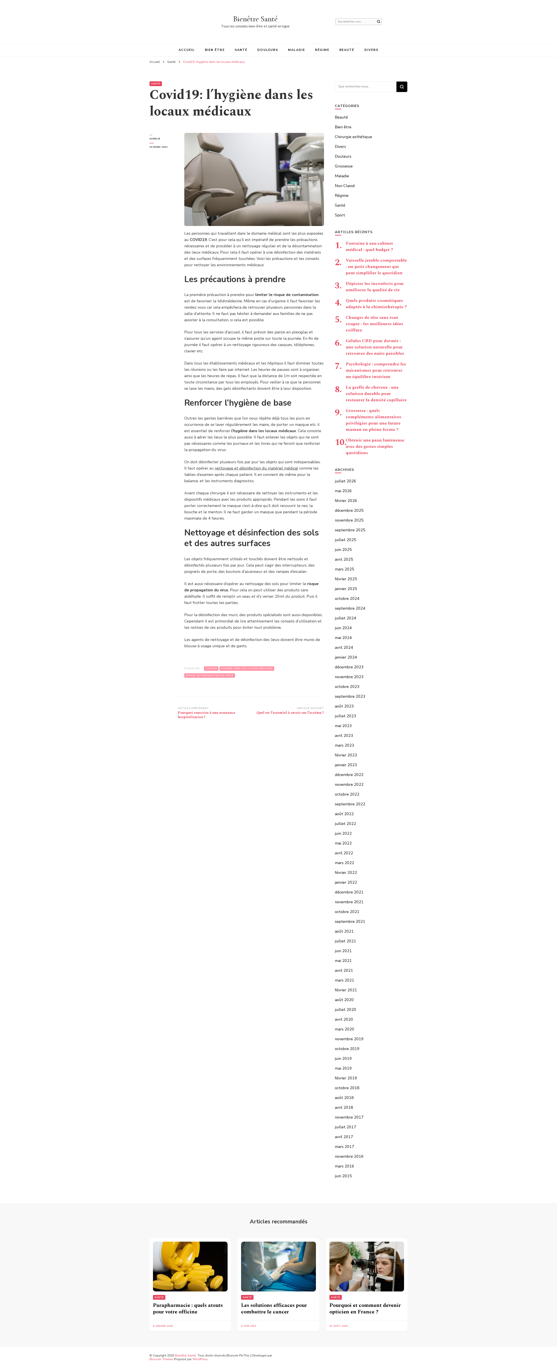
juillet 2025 (345, 539)
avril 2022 (344, 853)
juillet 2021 (345, 941)
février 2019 (346, 1078)
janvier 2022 (346, 882)
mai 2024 (343, 637)
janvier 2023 (346, 765)
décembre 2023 (349, 667)
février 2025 (346, 579)
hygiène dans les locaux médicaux (247, 668)
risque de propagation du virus (209, 675)
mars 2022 (344, 862)
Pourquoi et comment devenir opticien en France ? (365, 1308)
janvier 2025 (346, 588)
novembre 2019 (349, 1039)
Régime (322, 50)
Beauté (346, 50)
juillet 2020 (345, 1009)
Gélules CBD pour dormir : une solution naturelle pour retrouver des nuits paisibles (375, 347)
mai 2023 (343, 725)
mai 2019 (343, 1068)
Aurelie (154, 138)
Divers (371, 50)
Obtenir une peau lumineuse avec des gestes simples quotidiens (375, 446)
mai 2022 (343, 843)
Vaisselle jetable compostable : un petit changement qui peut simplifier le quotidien (376, 266)
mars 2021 (344, 980)
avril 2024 (344, 647)
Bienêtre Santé (255, 18)
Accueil (187, 50)
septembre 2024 (350, 608)
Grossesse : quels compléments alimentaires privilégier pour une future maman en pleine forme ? (373, 420)
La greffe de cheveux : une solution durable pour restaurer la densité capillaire (376, 393)
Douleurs (267, 50)
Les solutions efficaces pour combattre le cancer (274, 1308)
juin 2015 (343, 1176)
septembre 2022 (350, 804)
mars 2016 (344, 1166)
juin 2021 (343, 950)
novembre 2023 (349, 676)
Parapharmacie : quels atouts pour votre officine (188, 1308)
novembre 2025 (349, 520)
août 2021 (344, 931)
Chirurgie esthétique (353, 136)
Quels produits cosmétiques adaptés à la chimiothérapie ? (376, 303)
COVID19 (211, 668)
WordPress (200, 1359)
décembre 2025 (349, 510)
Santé (241, 50)
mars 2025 (344, 569)
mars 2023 (344, 745)
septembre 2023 (350, 696)
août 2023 (344, 706)
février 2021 (346, 990)
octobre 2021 (347, 911)
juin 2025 (343, 549)
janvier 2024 (346, 657)
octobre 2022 (347, 794)
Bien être (215, 50)
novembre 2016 (349, 1156)
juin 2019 (343, 1058)
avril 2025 (344, 559)
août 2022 (344, 813)
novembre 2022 (349, 784)
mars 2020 (344, 1029)
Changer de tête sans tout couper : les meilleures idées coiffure (374, 323)
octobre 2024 (347, 598)
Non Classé (345, 185)
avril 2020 (344, 1019)
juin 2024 (343, 627)
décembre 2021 (349, 892)
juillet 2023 (345, 716)
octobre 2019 (347, 1048)
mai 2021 (343, 960)
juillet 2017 (345, 1127)
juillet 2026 (345, 481)
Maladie (296, 50)
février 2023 (346, 755)
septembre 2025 (350, 530)
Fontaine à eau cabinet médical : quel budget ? (369, 246)
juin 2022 (343, 833)
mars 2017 (344, 1146)
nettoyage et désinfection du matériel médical (256, 468)
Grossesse (344, 166)
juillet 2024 (345, 618)
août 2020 (344, 999)
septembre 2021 (350, 921)
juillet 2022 (345, 823)
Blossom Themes (161, 1359)
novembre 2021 (349, 902)
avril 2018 (344, 1107)
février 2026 (346, 500)
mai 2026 (343, 490)
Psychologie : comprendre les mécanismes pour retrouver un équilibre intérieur (376, 370)
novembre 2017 (349, 1117)
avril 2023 (344, 735)
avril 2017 (344, 1136)
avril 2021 (344, 970)
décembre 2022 (349, 774)
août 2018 (344, 1097)
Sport (340, 215)
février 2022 (346, 872)
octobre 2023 (347, 686)
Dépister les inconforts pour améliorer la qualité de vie (375, 286)
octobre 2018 (347, 1087)
